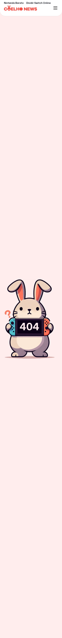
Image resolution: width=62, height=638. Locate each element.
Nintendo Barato (14, 2)
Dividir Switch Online (38, 2)
